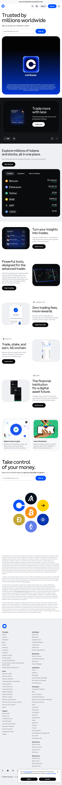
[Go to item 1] (5, 138)
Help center (6, 713)
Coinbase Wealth (37, 642)
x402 (33, 704)
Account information (9, 724)
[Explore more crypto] (16, 429)
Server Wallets (37, 694)
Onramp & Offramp (38, 702)
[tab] (10, 173)
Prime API (35, 736)
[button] (59, 6)
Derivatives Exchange (39, 680)
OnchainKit (35, 712)
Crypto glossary (7, 689)
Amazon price (36, 766)
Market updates (7, 692)
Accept (47, 779)
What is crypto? (7, 697)
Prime (34, 670)
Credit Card (35, 645)
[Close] (58, 772)
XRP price (35, 752)
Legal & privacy (7, 655)
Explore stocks (7, 676)
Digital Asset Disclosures (10, 667)
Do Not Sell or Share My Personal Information (13, 664)
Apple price (35, 761)
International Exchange (39, 678)
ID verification (6, 721)
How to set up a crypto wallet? (12, 702)
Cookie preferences (8, 660)
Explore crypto (7, 673)
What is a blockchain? (9, 699)
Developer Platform (38, 689)
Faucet (34, 728)
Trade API (35, 707)
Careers (4, 637)
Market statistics (7, 679)
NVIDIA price (36, 758)
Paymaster (35, 710)
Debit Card (35, 647)
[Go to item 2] (8, 138)
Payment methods (8, 726)
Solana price (36, 749)
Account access (7, 729)
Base (33, 692)
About (4, 634)
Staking (34, 672)
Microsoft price (37, 763)
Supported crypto (8, 731)
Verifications (36, 717)
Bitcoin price (36, 744)
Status (4, 734)
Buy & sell (35, 634)
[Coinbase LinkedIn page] (7, 771)
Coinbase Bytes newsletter (11, 681)
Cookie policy (6, 658)
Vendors (5, 652)
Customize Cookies (51, 773)
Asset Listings (36, 656)
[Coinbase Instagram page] (13, 771)
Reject (29, 779)
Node (33, 720)
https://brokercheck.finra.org (22, 591)
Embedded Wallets (38, 697)
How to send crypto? (8, 704)
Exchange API (36, 730)
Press (4, 645)
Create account (7, 718)
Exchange (35, 675)
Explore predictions (38, 650)
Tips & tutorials (7, 686)
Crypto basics (6, 684)
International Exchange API (40, 733)
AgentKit (35, 723)
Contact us (5, 716)
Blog (3, 642)
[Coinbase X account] (2, 771)
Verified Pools (36, 683)
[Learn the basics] (46, 429)
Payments (35, 661)
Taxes (4, 707)
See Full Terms (26, 581)
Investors (5, 650)
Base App (35, 637)
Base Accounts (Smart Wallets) (42, 699)
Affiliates (5, 640)
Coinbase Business (38, 659)
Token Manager (37, 664)
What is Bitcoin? (7, 694)
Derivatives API (37, 738)
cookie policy (28, 771)
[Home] (3, 6)
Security (5, 647)
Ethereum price (37, 747)
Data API (34, 715)
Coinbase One (36, 640)
